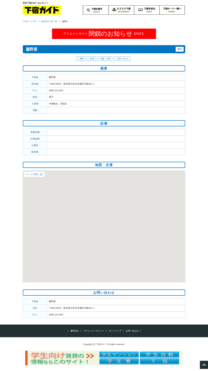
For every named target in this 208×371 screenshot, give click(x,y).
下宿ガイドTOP (29, 21)
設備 (92, 59)
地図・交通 (105, 59)
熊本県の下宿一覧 (49, 21)
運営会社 (74, 331)
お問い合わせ (123, 59)
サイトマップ (115, 331)
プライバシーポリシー (93, 331)
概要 (82, 59)
